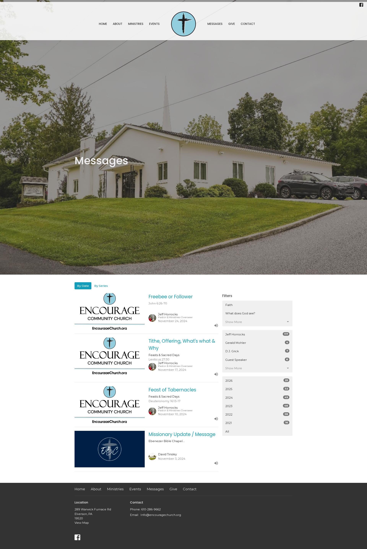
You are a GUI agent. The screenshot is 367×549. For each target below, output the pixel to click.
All (227, 431)
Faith (229, 305)
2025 (256, 389)
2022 (256, 414)
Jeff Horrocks (256, 334)
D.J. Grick (256, 351)
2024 (256, 397)
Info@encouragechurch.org (160, 515)
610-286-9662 (151, 509)
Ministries (135, 24)
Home (103, 24)
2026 (256, 380)
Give (231, 24)
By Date (83, 286)
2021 (256, 423)
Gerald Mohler (256, 343)
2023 (256, 406)
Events (154, 24)
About (117, 24)
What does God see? (240, 313)
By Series (101, 286)
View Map (82, 523)
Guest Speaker (256, 360)
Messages (214, 24)
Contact (248, 24)
